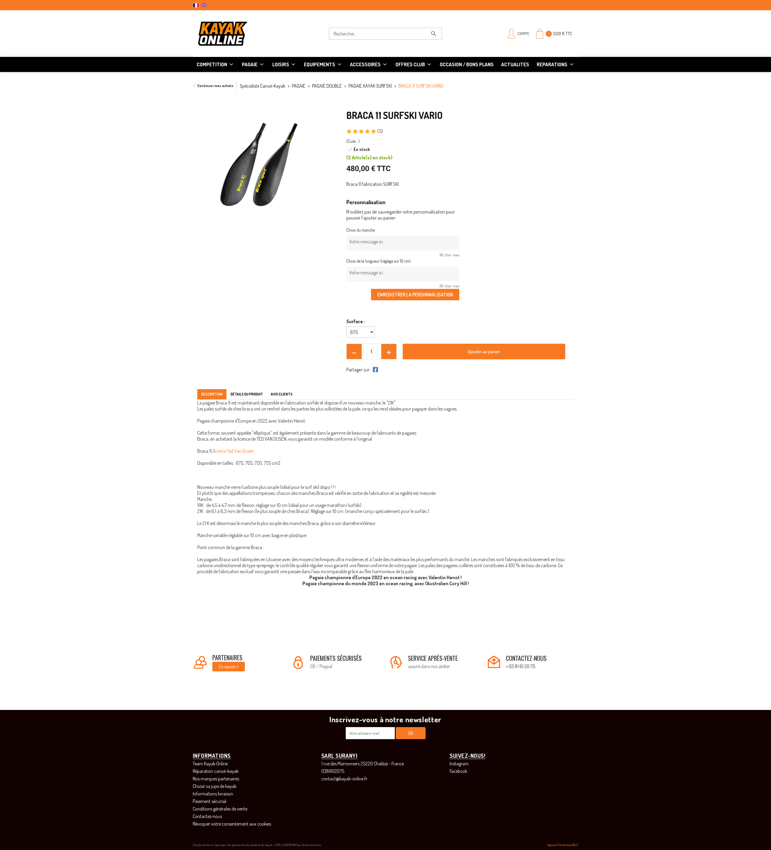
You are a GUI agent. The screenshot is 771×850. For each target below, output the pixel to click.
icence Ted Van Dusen (234, 451)
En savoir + (229, 667)
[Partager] (374, 370)
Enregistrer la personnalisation (415, 294)
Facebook (458, 771)
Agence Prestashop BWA (562, 845)
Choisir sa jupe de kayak (214, 786)
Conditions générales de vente (220, 809)
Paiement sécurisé (209, 801)
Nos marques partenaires (216, 779)
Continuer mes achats (215, 85)
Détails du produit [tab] (246, 394)
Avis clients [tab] (281, 394)
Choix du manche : (361, 230)
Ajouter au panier (484, 351)
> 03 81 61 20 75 (520, 666)
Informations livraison (213, 794)
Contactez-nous (207, 816)
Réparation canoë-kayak (216, 771)
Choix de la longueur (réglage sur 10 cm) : (379, 261)
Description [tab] (212, 394)
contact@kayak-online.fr (344, 779)
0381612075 (332, 771)
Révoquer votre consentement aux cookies (232, 824)
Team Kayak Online (210, 764)
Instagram (459, 764)
